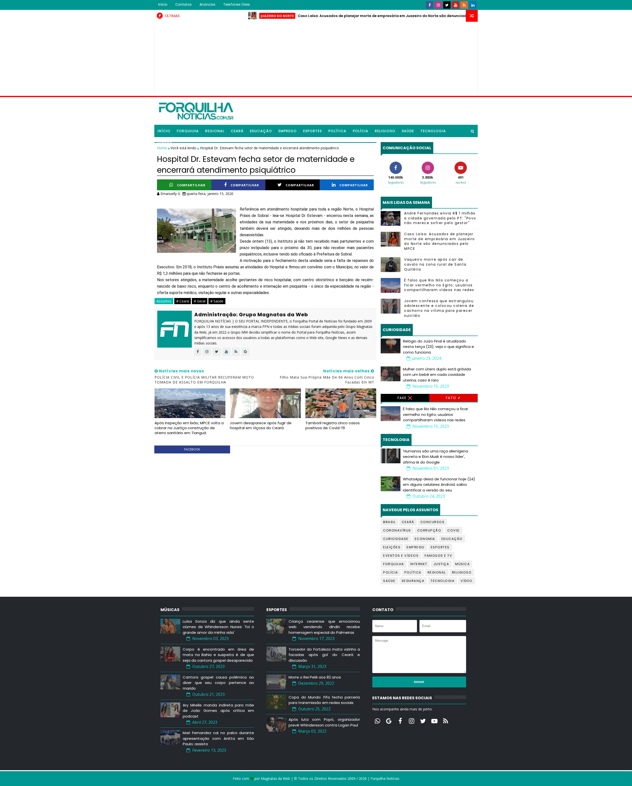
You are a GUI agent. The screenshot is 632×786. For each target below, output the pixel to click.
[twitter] (447, 5)
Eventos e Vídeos (400, 555)
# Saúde (216, 301)
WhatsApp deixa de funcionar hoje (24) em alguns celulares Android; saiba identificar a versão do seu (439, 484)
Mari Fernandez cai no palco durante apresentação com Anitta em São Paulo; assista (218, 738)
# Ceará (182, 301)
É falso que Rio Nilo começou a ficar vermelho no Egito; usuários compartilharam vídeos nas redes (439, 285)
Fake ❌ (405, 397)
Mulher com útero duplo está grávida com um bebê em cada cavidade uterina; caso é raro (437, 374)
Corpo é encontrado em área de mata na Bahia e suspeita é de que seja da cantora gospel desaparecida (218, 655)
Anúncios (207, 4)
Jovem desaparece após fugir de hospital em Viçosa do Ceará (261, 425)
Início (162, 4)
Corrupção (429, 530)
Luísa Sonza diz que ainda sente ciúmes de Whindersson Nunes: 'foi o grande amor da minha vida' (218, 627)
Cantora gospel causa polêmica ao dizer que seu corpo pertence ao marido (218, 683)
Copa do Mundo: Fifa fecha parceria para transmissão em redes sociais (324, 700)
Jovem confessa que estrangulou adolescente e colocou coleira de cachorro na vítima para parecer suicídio (439, 308)
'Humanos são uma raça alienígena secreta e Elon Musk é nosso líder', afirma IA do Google (435, 456)
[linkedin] (472, 5)
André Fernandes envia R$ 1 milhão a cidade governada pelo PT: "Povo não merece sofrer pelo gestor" (440, 218)
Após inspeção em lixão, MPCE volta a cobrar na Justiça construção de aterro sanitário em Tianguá (189, 428)
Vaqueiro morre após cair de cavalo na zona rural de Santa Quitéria (435, 264)
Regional (214, 130)
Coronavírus (397, 530)
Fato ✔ (453, 397)
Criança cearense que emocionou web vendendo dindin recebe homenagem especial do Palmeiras (324, 627)
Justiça (441, 564)
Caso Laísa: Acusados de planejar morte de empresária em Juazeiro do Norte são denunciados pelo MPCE (369, 15)
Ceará (237, 130)
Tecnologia (433, 130)
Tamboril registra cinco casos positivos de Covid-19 (332, 425)
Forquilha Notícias (385, 778)
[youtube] (455, 5)
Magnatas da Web (275, 778)
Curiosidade (396, 538)
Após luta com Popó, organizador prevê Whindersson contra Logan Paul (324, 722)
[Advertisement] (316, 58)
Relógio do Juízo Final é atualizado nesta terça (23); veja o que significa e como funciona (438, 347)
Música (462, 564)
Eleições (391, 547)
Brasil (389, 522)
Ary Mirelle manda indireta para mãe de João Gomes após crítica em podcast (218, 710)
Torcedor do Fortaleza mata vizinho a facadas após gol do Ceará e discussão (324, 655)
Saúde (408, 130)
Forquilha (188, 130)
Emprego (287, 130)
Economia (425, 538)
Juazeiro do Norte (252, 16)
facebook (192, 449)
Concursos (432, 522)
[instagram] (438, 5)
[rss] (464, 5)
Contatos (183, 4)
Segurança (413, 580)
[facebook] (429, 5)
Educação (261, 130)
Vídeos (165, 143)
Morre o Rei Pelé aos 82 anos (315, 677)
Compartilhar (191, 185)
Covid (453, 530)
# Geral (199, 301)
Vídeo (467, 580)
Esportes (312, 130)
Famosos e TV (438, 555)
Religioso (385, 130)
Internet (418, 564)
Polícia (360, 130)
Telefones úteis (236, 4)
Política (337, 130)
